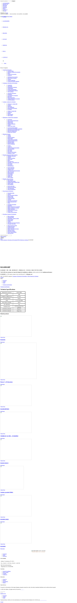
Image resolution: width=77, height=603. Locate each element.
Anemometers (10, 88)
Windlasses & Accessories (13, 77)
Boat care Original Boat (12, 131)
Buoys (9, 73)
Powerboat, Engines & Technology (9, 214)
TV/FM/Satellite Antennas (13, 90)
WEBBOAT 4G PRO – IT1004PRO (9, 436)
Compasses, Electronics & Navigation (10, 83)
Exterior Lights (10, 197)
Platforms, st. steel (11, 153)
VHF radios (10, 86)
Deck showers (10, 180)
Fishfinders (10, 94)
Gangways (10, 75)
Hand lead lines (11, 165)
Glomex (2, 277)
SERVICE (5, 7)
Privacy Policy (5, 572)
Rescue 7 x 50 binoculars (6, 382)
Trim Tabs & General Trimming (14, 222)
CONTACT (5, 9)
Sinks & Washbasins (11, 189)
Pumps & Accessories (12, 187)
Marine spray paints (11, 126)
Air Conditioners (11, 107)
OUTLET (5, 6)
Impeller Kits (10, 220)
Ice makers (10, 109)
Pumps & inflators (11, 137)
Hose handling (10, 184)
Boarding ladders (11, 142)
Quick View (2, 337)
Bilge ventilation (11, 216)
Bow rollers (10, 151)
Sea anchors (10, 164)
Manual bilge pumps (11, 181)
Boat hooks (10, 149)
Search (13, 1)
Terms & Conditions (7, 571)
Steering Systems (11, 229)
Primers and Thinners (12, 132)
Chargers (9, 199)
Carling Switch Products (12, 212)
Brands (4, 582)
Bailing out (10, 176)
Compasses (10, 85)
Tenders (9, 135)
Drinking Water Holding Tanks (13, 182)
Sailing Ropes (10, 122)
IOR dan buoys (11, 161)
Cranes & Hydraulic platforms (13, 81)
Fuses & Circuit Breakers (12, 200)
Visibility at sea (10, 169)
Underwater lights (11, 198)
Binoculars (10, 96)
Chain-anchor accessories (12, 139)
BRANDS (5, 5)
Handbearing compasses (12, 87)
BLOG (4, 8)
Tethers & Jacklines (11, 158)
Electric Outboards (11, 143)
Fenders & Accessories (12, 74)
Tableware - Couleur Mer (12, 103)
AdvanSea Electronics (12, 93)
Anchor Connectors (11, 80)
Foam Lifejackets (11, 167)
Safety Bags (10, 159)
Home (1, 239)
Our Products (5, 581)
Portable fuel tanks (11, 226)
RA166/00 (2, 546)
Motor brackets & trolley (12, 225)
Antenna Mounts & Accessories (14, 98)
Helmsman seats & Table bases (13, 129)
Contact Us (5, 574)
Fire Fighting (10, 174)
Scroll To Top (3, 593)
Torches (9, 194)
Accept (1, 601)
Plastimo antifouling (11, 123)
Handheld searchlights (12, 204)
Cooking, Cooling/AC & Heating (9, 101)
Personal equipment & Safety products (10, 154)
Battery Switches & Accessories (14, 206)
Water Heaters (10, 114)
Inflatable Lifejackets (12, 156)
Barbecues (10, 106)
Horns (9, 202)
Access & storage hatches (12, 127)
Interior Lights (10, 196)
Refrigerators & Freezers (12, 108)
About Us (5, 579)
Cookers (9, 105)
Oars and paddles (11, 148)
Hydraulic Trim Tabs (12, 223)
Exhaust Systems (11, 227)
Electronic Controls (11, 231)
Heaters (9, 113)
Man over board (11, 171)
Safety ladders (10, 177)
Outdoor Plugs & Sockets (12, 210)
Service (4, 580)
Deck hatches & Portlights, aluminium (15, 128)
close (7, 12)
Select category (3, 236)
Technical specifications (7, 284)
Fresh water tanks (11, 186)
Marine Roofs (10, 121)
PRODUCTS (5, 4)
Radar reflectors (11, 172)
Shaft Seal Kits (10, 233)
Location (4, 573)
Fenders (9, 145)
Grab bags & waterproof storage (14, 170)
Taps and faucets (11, 188)
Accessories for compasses (13, 95)
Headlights (10, 205)
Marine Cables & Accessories (13, 207)
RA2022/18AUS (4, 463)
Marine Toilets (10, 183)
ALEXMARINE (6, 3)
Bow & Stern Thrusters (12, 78)
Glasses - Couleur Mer (12, 111)
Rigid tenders (10, 138)
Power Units (10, 211)
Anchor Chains (10, 71)
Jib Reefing (10, 119)
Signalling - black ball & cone (13, 162)
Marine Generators (11, 208)
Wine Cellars (10, 115)
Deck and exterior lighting (13, 195)
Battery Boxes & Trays (12, 201)
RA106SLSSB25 (4, 519)
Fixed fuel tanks (11, 217)
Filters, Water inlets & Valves (13, 228)
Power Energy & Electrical (8, 191)
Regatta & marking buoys (12, 140)
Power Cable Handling (12, 232)
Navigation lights (11, 193)
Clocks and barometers (12, 89)
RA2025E (2, 339)
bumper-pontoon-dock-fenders (13, 147)
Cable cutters (10, 175)
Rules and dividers (11, 97)
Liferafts (9, 157)
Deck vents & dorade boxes (13, 120)
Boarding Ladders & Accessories (14, 72)
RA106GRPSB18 (4, 409)
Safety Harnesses (11, 168)
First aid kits (10, 163)
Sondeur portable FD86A (6, 492)
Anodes (9, 124)
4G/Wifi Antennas (11, 99)
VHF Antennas (10, 91)
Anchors (9, 79)
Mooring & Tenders (6, 134)
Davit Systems (10, 219)
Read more (2, 342)
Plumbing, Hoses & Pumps (8, 178)
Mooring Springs (11, 141)
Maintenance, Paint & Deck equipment (10, 117)
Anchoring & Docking (7, 69)
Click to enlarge (3, 264)
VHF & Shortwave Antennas (22, 239)
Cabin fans (10, 112)
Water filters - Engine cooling (13, 218)
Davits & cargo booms (12, 152)
